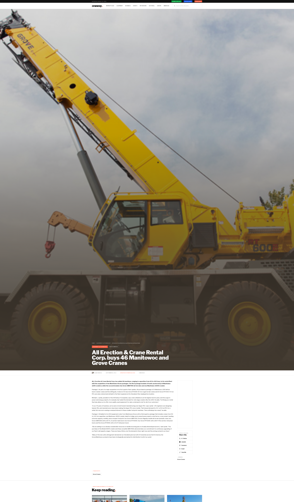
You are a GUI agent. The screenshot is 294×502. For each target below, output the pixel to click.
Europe (159, 5)
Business (128, 5)
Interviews (143, 5)
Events (135, 5)
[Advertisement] (185, 404)
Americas (166, 5)
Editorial (152, 5)
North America (113, 346)
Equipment (120, 5)
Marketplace (110, 5)
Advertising (188, 1)
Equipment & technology (103, 343)
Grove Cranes (181, 459)
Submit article (176, 1)
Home (93, 343)
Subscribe (198, 1)
